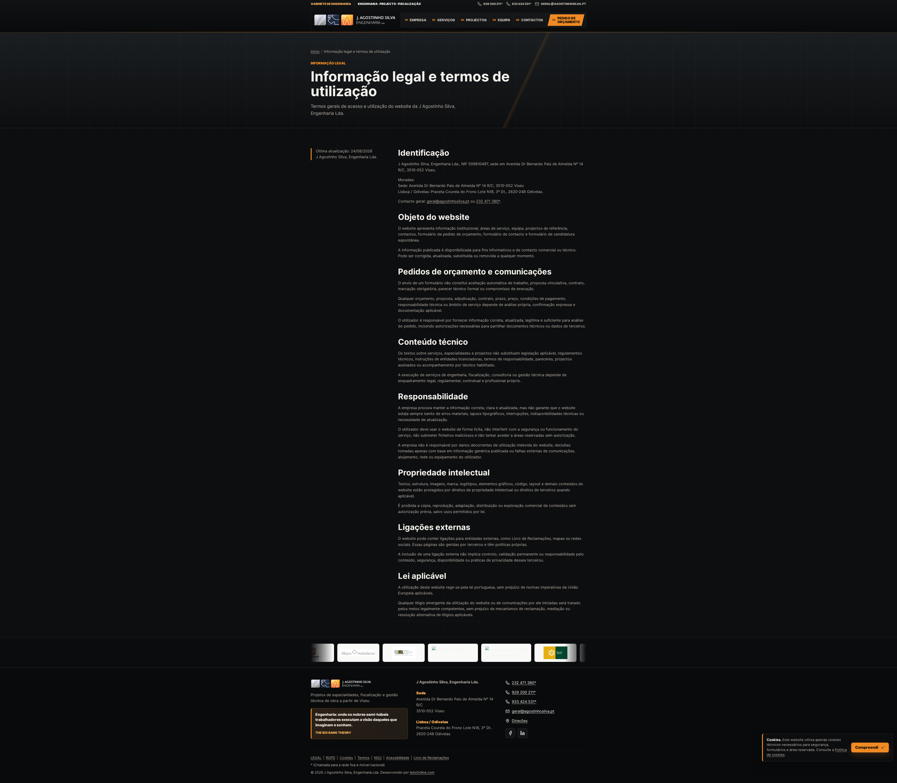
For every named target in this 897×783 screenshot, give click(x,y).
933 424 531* (522, 4)
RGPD (330, 758)
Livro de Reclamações (431, 758)
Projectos (476, 20)
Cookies (346, 758)
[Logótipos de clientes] (448, 653)
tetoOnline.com (422, 772)
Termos (363, 758)
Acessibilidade (397, 758)
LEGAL (316, 758)
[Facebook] (510, 733)
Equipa (504, 20)
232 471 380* (488, 201)
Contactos (532, 20)
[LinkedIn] (522, 733)
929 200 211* (493, 4)
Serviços (446, 20)
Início (315, 51)
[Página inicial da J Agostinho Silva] (353, 20)
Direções (519, 720)
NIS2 (378, 758)
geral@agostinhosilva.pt (563, 4)
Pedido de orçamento (568, 20)
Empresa (418, 20)
